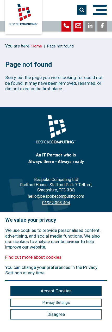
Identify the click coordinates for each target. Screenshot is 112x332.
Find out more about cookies (33, 257)
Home (37, 46)
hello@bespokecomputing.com (56, 196)
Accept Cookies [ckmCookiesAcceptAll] (56, 290)
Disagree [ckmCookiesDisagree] (56, 314)
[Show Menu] (100, 10)
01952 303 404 (56, 202)
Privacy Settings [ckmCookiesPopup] (56, 302)
